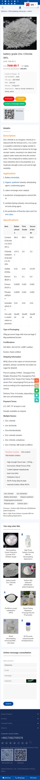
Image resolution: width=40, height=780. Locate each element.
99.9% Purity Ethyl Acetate (16, 481)
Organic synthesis (12, 182)
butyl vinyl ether (12, 473)
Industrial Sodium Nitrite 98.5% (18, 484)
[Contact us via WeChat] (6, 743)
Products (4, 719)
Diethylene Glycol (13, 477)
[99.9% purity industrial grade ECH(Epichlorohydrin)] (28, 626)
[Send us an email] (10, 743)
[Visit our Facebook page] (2, 1)
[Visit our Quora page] (15, 1)
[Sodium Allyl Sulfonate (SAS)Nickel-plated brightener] (28, 570)
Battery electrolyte (12, 177)
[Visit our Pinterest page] (8, 3)
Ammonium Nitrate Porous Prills (18, 466)
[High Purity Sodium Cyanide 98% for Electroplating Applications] (28, 540)
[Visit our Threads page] (8, 1)
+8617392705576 (12, 737)
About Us (4, 728)
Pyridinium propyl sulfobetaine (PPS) (11, 610)
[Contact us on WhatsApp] (2, 743)
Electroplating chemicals (17, 11)
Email (33, 778)
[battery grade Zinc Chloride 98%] (10, 570)
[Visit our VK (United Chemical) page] (2, 3)
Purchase (9, 99)
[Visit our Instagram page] (5, 1)
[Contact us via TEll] (14, 743)
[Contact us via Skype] (26, 743)
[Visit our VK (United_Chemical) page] (5, 3)
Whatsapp (20, 778)
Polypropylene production (13, 500)
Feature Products (6, 714)
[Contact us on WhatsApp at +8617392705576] (36, 390)
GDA (8, 379)
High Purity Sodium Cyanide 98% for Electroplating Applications (28, 554)
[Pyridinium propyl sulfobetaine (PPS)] (10, 598)
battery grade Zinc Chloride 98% (11, 582)
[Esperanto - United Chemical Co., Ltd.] (20, 7)
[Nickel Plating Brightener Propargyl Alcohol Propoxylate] (28, 598)
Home (5, 11)
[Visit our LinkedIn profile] (30, 742)
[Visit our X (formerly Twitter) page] (11, 1)
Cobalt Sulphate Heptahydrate (18, 469)
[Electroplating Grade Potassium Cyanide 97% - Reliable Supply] (10, 540)
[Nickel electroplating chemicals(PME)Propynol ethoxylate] (10, 626)
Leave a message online (14, 104)
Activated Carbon (6, 723)
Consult (21, 99)
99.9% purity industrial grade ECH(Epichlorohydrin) (29, 638)
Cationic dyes (22, 503)
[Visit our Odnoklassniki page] (18, 1)
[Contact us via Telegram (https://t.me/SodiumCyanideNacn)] (15, 3)
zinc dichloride (11, 426)
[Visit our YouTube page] (11, 3)
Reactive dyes (24, 211)
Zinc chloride (8, 493)
